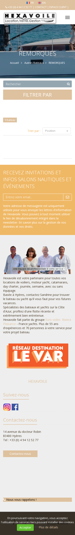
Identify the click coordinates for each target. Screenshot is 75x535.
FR (32, 3)
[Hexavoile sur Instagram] (7, 407)
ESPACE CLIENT (58, 7)
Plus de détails (48, 527)
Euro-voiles (53, 320)
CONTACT (41, 7)
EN (44, 3)
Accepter (25, 527)
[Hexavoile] (29, 13)
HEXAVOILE (37, 381)
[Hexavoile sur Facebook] (15, 407)
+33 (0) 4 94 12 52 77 (20, 7)
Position (50, 131)
